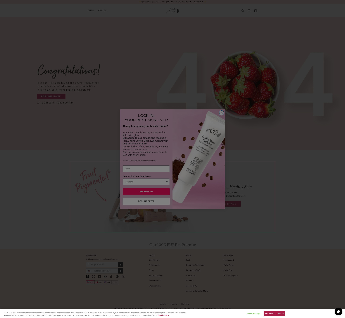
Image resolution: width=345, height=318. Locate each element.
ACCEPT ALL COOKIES (274, 313)
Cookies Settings (253, 313)
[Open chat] (338, 311)
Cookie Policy (163, 315)
